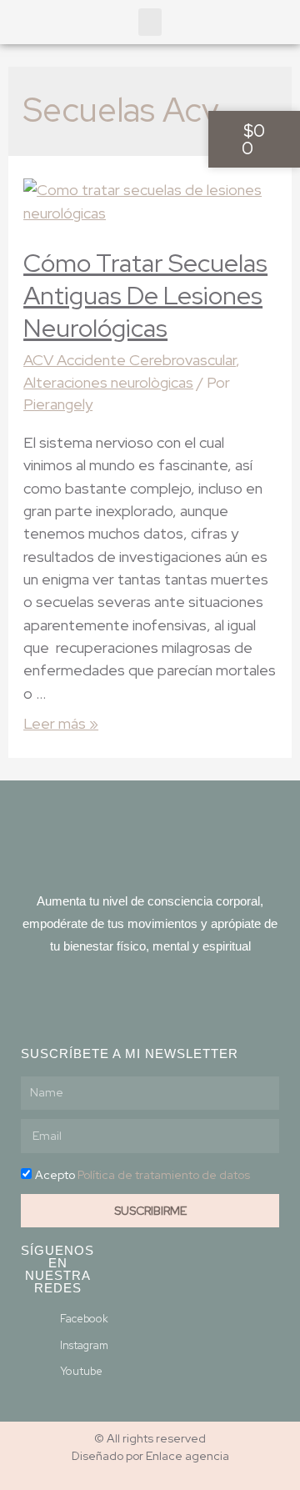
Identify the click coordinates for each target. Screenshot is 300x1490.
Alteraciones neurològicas (108, 382)
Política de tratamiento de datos (164, 1174)
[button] (150, 22)
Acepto (142, 1174)
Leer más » (60, 723)
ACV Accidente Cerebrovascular (129, 359)
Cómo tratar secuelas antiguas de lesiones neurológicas (145, 295)
